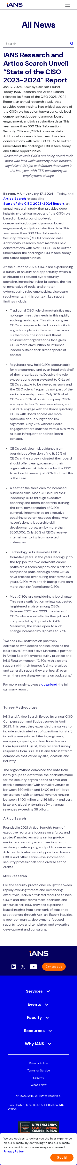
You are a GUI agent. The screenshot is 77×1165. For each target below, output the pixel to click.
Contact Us (54, 966)
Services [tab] (34, 991)
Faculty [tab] (34, 1017)
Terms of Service (38, 1070)
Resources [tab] (34, 1030)
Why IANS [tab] (34, 1043)
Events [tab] (34, 1004)
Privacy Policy (38, 1063)
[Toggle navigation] (68, 5)
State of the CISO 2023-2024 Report (33, 203)
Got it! (62, 1157)
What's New (39, 1085)
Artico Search (14, 198)
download (49, 684)
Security (38, 1078)
